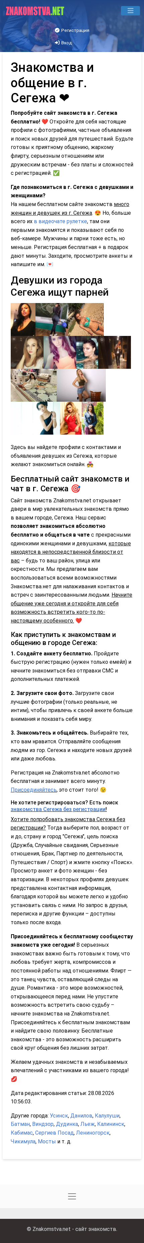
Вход (66, 42)
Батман (20, 1124)
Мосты (47, 1141)
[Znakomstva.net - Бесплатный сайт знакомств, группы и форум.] (35, 10)
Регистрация (74, 30)
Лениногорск (93, 1133)
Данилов (81, 1115)
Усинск (59, 1115)
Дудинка (67, 1124)
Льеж (87, 1124)
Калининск (110, 1124)
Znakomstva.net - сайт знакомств (74, 1229)
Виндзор (43, 1124)
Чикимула (23, 1141)
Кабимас (22, 1133)
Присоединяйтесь (34, 790)
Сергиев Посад (54, 1133)
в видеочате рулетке (60, 221)
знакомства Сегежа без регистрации (58, 809)
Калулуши (107, 1115)
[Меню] (130, 10)
